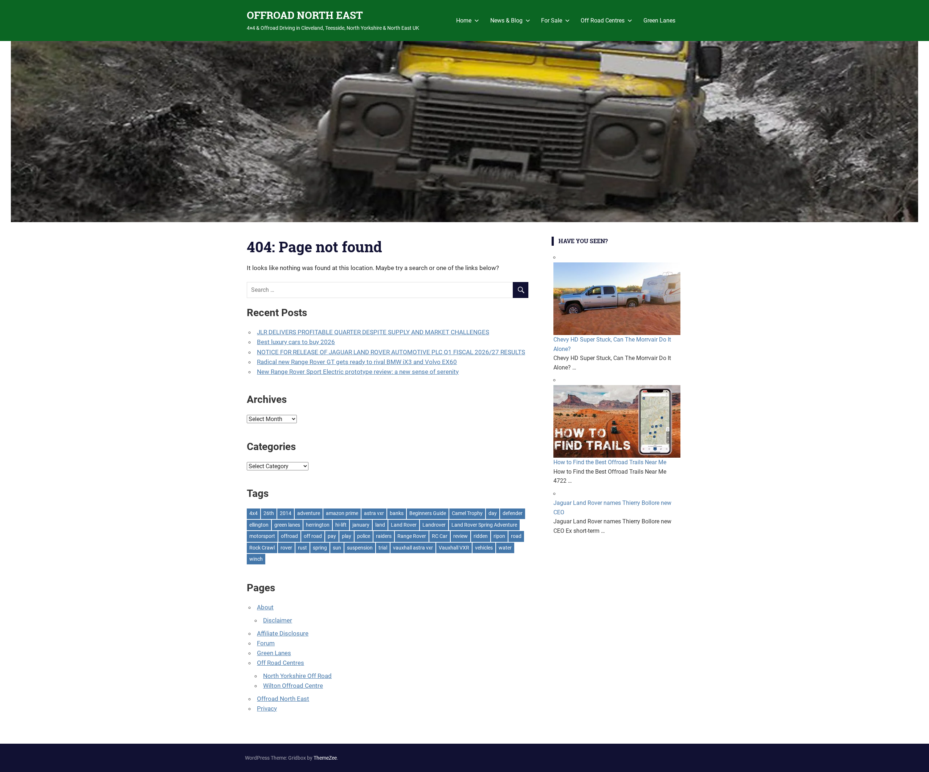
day (492, 513)
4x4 (253, 513)
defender (513, 513)
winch (256, 559)
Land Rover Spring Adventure (484, 525)
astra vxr (374, 513)
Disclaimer (277, 620)
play (346, 536)
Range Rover (411, 536)
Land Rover (404, 525)
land (380, 525)
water (505, 548)
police (363, 536)
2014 (285, 513)
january (360, 525)
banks (397, 513)
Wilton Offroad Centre (293, 685)
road (516, 536)
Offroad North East (283, 698)
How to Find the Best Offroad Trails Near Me (609, 462)
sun (337, 548)
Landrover (434, 525)
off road (313, 536)
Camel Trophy (467, 513)
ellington (259, 525)
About (265, 607)
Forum (266, 643)
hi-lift (341, 525)
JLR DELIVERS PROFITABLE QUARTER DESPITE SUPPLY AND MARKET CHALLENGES (373, 332)
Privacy (267, 708)
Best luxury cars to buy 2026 (296, 342)
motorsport (262, 536)
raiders (384, 536)
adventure (308, 513)
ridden (481, 536)
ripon (499, 536)
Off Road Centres (603, 20)
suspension (360, 548)
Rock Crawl (262, 548)
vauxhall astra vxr (413, 548)
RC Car (439, 536)
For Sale (551, 20)
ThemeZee (325, 758)
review (460, 536)
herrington (318, 525)
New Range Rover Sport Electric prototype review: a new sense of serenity (358, 371)
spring (320, 548)
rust (302, 548)
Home (463, 20)
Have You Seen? (583, 241)
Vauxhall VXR (454, 548)
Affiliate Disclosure (282, 633)
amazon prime (342, 513)
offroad (289, 536)
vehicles (484, 548)
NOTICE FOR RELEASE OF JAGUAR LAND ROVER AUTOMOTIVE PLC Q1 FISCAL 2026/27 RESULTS (391, 352)
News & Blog (506, 20)
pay (332, 536)
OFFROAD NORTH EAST (305, 15)
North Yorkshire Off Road (297, 675)
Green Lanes (659, 20)
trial (382, 548)
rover (286, 548)
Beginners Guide (427, 513)
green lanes (287, 525)
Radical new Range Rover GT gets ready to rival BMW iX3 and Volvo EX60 (357, 361)
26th (268, 513)
